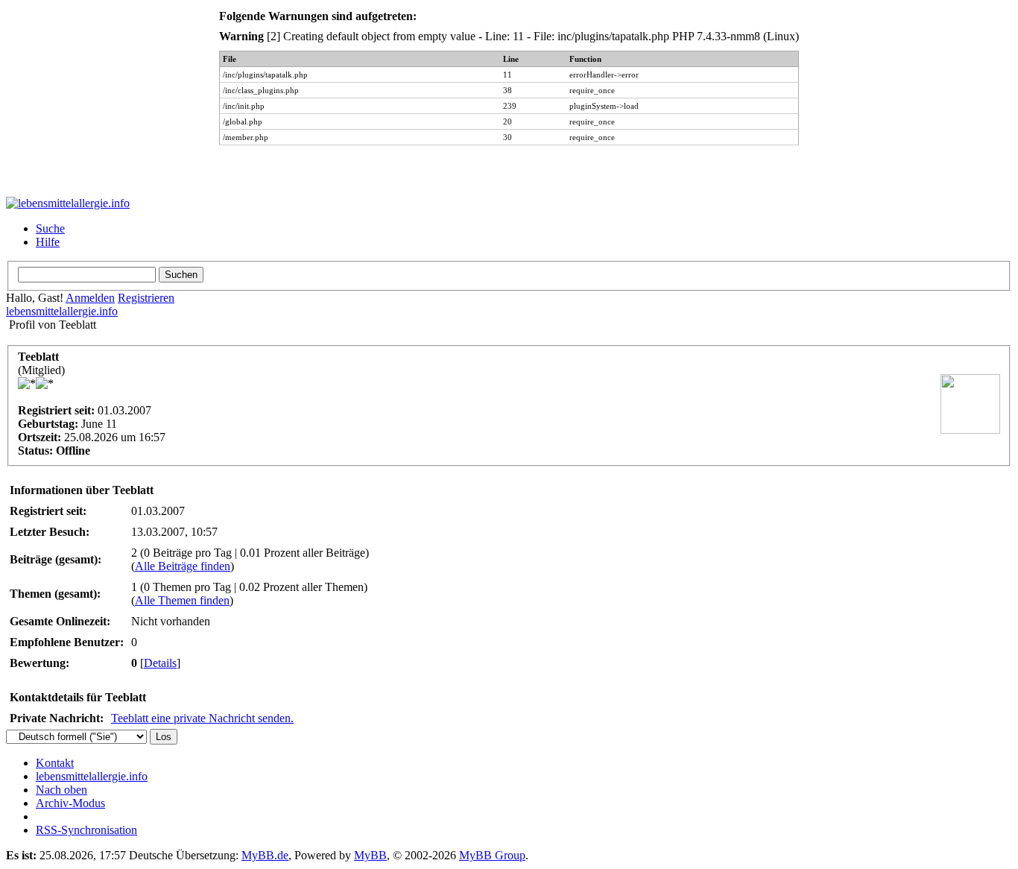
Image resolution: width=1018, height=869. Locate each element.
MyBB (370, 855)
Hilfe (48, 242)
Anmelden (90, 297)
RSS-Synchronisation (86, 830)
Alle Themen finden (182, 600)
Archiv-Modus (70, 803)
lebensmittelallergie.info (62, 311)
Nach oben (61, 789)
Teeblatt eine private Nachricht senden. (202, 718)
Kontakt (55, 762)
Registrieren (146, 297)
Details (160, 663)
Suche (50, 228)
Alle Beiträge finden (182, 566)
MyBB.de (264, 855)
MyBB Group (492, 855)
